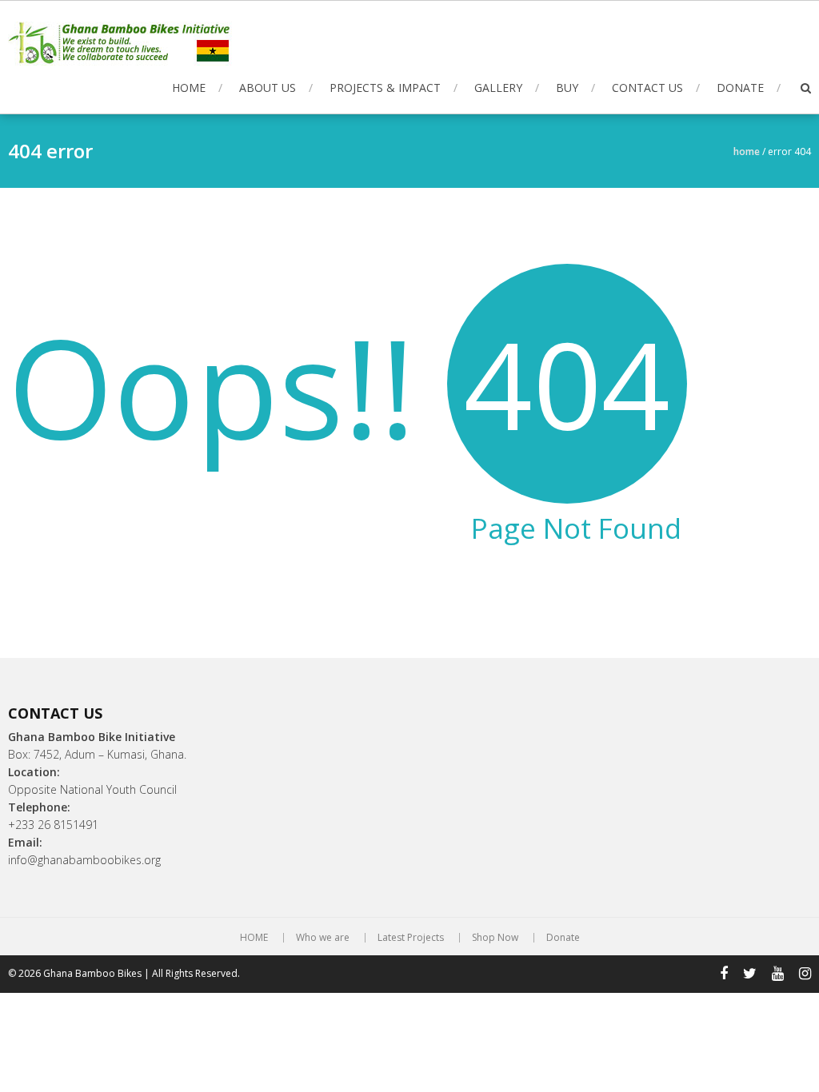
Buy (567, 87)
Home (746, 151)
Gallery (498, 87)
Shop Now (495, 938)
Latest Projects (411, 938)
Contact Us (647, 87)
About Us (267, 87)
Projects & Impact (385, 87)
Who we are (323, 938)
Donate (740, 87)
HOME (189, 87)
